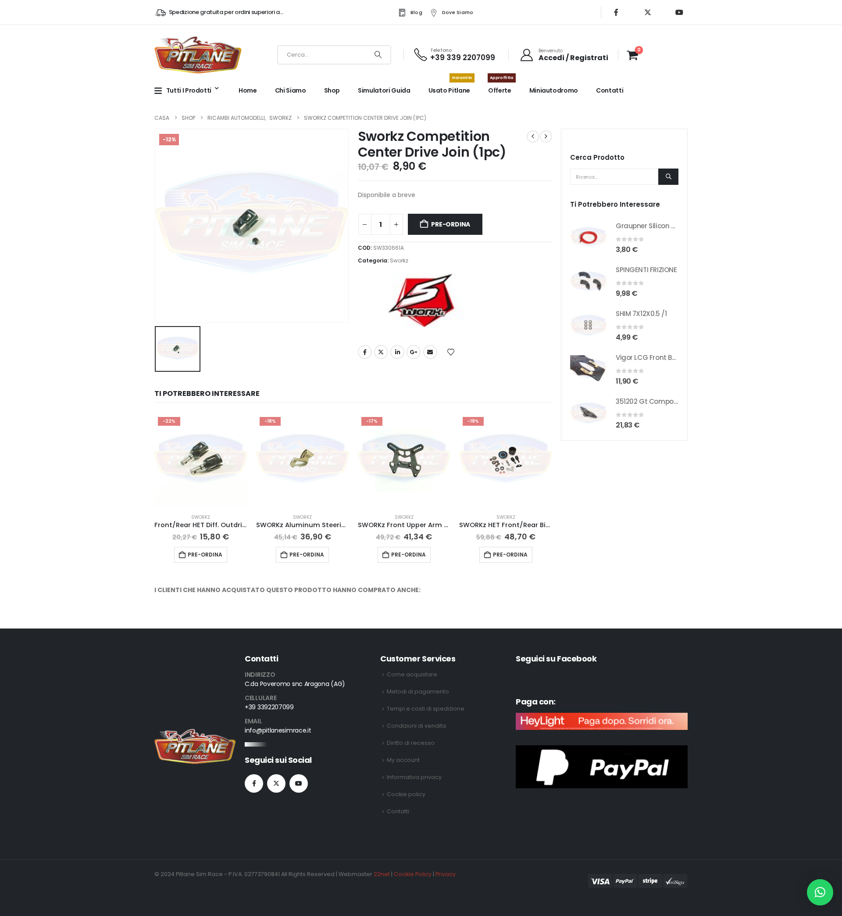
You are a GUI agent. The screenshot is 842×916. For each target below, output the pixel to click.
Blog (416, 12)
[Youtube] (679, 12)
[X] (647, 12)
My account (403, 760)
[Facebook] (616, 12)
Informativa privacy (414, 777)
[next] (546, 136)
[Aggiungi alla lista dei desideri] (451, 351)
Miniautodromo (553, 90)
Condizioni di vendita (416, 725)
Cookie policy (406, 794)
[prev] (533, 136)
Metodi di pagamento (418, 691)
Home (248, 90)
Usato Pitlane (450, 86)
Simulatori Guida (384, 90)
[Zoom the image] (195, 734)
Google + (414, 352)
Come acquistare (412, 674)
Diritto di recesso (411, 743)
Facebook (365, 352)
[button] (820, 892)
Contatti (609, 90)
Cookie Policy (413, 874)
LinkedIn (397, 352)
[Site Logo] (198, 55)
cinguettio (381, 352)
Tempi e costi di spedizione (425, 708)
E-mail (430, 352)
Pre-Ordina (450, 224)
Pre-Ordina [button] (205, 554)
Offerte (501, 86)
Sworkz (399, 260)
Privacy (445, 874)
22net (382, 874)
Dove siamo (458, 12)
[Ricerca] (378, 55)
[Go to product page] (588, 237)
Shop (332, 90)
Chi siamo (290, 90)
